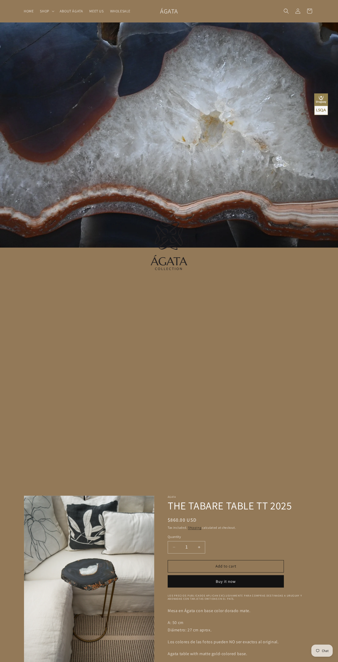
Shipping (194, 527)
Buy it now (226, 581)
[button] (46, 11)
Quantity (174, 537)
